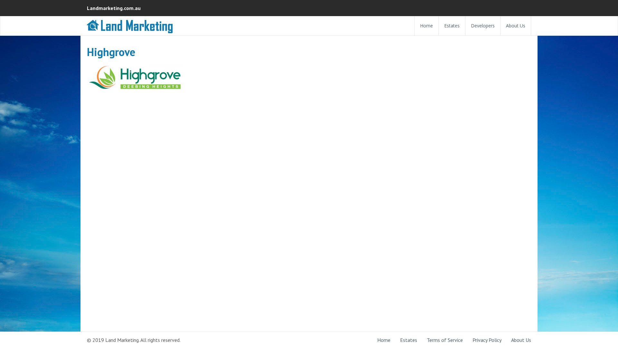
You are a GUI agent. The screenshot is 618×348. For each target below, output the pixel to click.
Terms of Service (445, 340)
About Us (515, 26)
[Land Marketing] (130, 30)
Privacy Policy (487, 340)
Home (426, 26)
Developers (483, 26)
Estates (452, 26)
